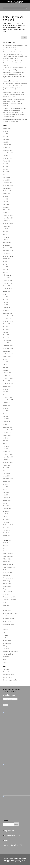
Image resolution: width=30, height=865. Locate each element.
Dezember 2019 (7, 346)
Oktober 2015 (7, 460)
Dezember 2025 (7, 150)
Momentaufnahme (8, 624)
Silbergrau (6, 646)
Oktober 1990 (7, 530)
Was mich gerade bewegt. (10, 651)
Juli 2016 (5, 438)
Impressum (9, 830)
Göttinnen (6, 605)
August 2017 (6, 405)
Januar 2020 (6, 343)
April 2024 (6, 204)
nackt (4, 627)
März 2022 (6, 272)
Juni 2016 (5, 441)
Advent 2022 (6, 559)
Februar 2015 (7, 473)
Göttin (5, 602)
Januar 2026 (6, 147)
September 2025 (8, 158)
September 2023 (8, 223)
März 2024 (6, 207)
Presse (5, 638)
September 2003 (8, 525)
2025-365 (5, 545)
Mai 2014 (5, 489)
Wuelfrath (6, 657)
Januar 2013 (6, 511)
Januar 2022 (6, 278)
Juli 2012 (5, 514)
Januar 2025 (6, 180)
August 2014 (6, 481)
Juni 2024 (5, 199)
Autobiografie (7, 583)
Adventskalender (8, 564)
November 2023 (8, 218)
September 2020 (8, 321)
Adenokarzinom (8, 556)
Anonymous (6, 575)
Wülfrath (5, 659)
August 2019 (6, 356)
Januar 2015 (6, 476)
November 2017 (8, 400)
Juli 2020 (5, 327)
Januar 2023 (6, 245)
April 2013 (6, 506)
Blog (4, 589)
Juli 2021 (5, 294)
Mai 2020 (5, 332)
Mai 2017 (5, 413)
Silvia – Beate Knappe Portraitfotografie (15, 119)
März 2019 (6, 370)
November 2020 (8, 316)
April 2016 (6, 446)
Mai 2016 (5, 443)
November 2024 (8, 185)
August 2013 (6, 500)
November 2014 (8, 479)
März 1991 (6, 527)
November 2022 (8, 251)
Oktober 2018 (7, 381)
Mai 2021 (5, 299)
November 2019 (8, 348)
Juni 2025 (5, 166)
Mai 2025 (5, 169)
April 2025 (6, 172)
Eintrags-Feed (7, 672)
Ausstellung (6, 581)
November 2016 (8, 430)
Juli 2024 (5, 196)
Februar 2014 (7, 498)
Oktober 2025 (7, 155)
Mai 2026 (5, 136)
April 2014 (6, 492)
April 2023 (6, 237)
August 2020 (6, 324)
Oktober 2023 (7, 221)
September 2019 (8, 354)
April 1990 (6, 533)
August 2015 (6, 465)
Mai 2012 (5, 517)
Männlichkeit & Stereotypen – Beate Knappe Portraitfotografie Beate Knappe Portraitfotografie (13, 101)
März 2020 (6, 337)
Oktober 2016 (7, 432)
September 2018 (8, 384)
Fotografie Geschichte (9, 597)
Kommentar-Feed (8, 674)
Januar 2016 (6, 451)
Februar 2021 (7, 308)
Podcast (5, 629)
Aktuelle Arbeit (7, 572)
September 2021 (8, 289)
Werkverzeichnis (8, 654)
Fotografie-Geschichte (9, 600)
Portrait (5, 635)
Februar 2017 (7, 422)
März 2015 (6, 470)
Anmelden (6, 669)
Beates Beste (7, 586)
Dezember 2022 (7, 248)
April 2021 (6, 302)
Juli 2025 (5, 164)
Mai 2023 (5, 234)
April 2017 (6, 416)
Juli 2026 (5, 131)
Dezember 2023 (7, 215)
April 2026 (6, 139)
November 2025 (8, 153)
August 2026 (6, 128)
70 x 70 (5, 551)
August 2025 (6, 161)
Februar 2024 (7, 210)
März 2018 (6, 394)
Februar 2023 (7, 242)
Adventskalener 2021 (9, 567)
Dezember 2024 (7, 183)
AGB (6, 840)
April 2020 (6, 335)
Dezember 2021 (7, 280)
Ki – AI (5, 616)
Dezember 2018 (7, 378)
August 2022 (6, 259)
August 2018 (6, 386)
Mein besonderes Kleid (11, 121)
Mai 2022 (5, 267)
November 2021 (8, 283)
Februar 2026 (7, 145)
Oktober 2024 (7, 188)
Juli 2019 (5, 359)
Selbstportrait (7, 640)
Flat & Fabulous (7, 591)
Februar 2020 (7, 340)
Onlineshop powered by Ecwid (12, 680)
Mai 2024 (5, 202)
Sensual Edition (7, 643)
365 (4, 548)
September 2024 (8, 191)
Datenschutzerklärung (13, 835)
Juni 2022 (5, 264)
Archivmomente (8, 578)
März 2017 (6, 419)
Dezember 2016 (7, 427)
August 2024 (6, 193)
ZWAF (4, 662)
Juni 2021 (5, 297)
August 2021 (6, 291)
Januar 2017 (6, 424)
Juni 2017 (5, 411)
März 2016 (6, 449)
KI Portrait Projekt (8, 619)
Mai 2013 (5, 503)
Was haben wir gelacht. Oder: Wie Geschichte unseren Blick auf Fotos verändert (13, 63)
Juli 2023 (5, 229)
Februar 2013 (7, 508)
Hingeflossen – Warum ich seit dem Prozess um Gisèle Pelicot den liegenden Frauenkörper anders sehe (14, 75)
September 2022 (8, 256)
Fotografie (6, 594)
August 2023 (6, 226)
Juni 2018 (5, 392)
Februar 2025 (7, 177)
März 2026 (6, 142)
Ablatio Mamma (8, 553)
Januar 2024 (6, 212)
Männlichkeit (7, 621)
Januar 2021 (6, 310)
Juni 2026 (5, 134)
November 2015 (8, 457)
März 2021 (6, 305)
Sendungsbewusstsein (10, 90)
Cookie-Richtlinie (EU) (13, 845)
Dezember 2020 (7, 313)
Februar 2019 (7, 373)
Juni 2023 (5, 231)
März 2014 (6, 495)
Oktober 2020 (7, 318)
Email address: (9, 695)
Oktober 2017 (7, 403)
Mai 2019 (5, 365)
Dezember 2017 (7, 397)
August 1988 (6, 536)
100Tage (5, 543)
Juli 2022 (5, 261)
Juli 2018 (5, 389)
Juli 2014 (5, 484)
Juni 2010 (5, 519)
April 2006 (6, 522)
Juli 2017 (5, 408)
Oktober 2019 (7, 351)
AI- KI (4, 570)
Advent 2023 (6, 562)
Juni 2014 (5, 487)
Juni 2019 (5, 362)
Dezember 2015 (7, 454)
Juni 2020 (5, 329)
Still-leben (6, 649)
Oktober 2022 (7, 253)
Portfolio (5, 632)
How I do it (6, 608)
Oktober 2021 (7, 286)
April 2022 (6, 270)
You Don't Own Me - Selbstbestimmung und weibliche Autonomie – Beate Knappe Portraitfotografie (15, 86)
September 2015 (8, 462)
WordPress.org (7, 677)
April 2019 (6, 367)
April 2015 (6, 468)
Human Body (7, 610)
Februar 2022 (7, 275)
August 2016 (6, 435)
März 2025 (6, 174)
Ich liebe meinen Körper (10, 613)
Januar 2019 (6, 375)
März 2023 (6, 240)
